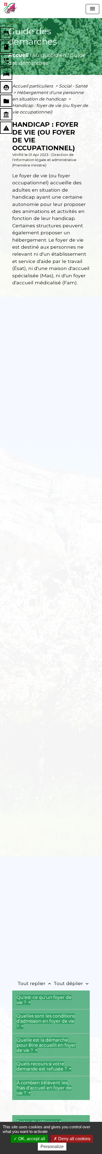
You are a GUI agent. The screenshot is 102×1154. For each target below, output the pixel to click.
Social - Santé (73, 86)
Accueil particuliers (33, 86)
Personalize (52, 1146)
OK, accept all (31, 1138)
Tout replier (34, 983)
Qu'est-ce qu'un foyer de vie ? (44, 1000)
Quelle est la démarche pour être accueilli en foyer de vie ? (46, 1045)
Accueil (18, 55)
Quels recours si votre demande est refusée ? (42, 1066)
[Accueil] (10, 8)
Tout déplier (72, 983)
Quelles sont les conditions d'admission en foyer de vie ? (46, 1021)
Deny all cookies (73, 1138)
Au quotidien (49, 55)
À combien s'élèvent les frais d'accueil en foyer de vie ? (44, 1088)
